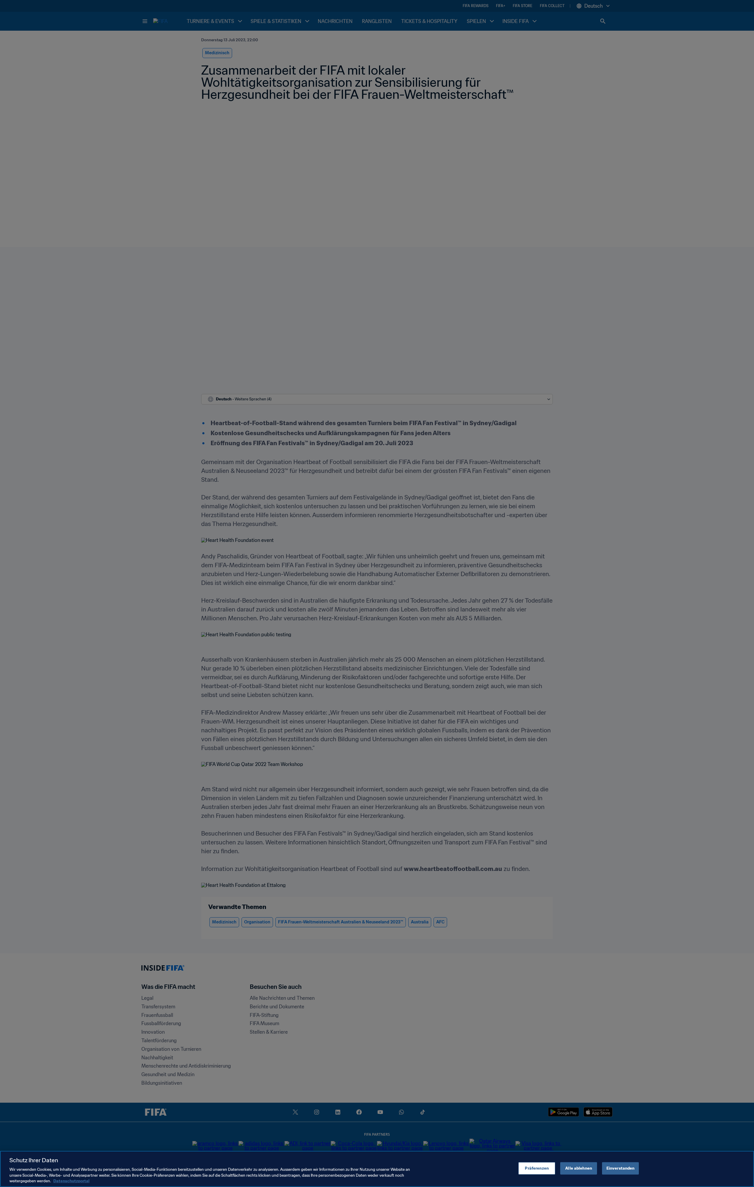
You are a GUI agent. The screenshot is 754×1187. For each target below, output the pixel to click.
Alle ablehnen (578, 1168)
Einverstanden (620, 1168)
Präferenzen (536, 1168)
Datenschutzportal (71, 1180)
